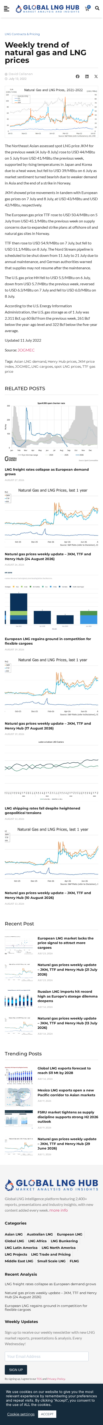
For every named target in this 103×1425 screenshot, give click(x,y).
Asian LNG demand (30, 361)
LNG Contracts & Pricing (22, 34)
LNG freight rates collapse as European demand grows (50, 1284)
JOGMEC (26, 350)
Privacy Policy (56, 1379)
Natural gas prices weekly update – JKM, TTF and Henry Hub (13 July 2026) (67, 1023)
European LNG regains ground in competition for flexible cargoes (46, 1308)
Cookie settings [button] (20, 1414)
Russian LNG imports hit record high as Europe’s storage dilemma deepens (68, 996)
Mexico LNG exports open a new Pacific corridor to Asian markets (66, 1092)
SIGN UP (16, 1370)
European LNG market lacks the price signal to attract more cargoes (66, 943)
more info (58, 1210)
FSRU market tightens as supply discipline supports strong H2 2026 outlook (68, 1117)
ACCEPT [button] (47, 1414)
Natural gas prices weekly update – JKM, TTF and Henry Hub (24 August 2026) (48, 556)
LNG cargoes (42, 366)
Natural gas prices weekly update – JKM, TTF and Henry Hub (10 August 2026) (48, 895)
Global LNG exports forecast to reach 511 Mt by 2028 (64, 1070)
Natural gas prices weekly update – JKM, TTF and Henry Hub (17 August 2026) (48, 725)
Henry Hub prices (62, 361)
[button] (77, 76)
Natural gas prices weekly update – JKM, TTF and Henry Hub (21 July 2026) (67, 969)
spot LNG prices (67, 366)
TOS (39, 1379)
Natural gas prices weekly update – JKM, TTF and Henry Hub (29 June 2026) (67, 1143)
